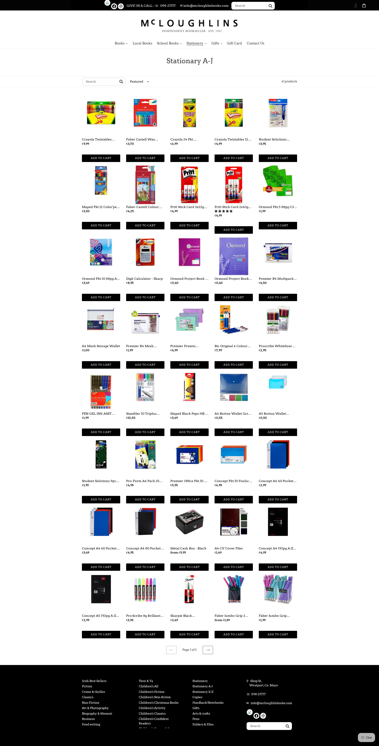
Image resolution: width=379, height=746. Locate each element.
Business (88, 719)
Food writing (91, 724)
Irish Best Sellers (94, 681)
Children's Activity (152, 708)
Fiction (87, 686)
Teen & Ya (146, 681)
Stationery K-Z (202, 692)
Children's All (148, 686)
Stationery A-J (202, 686)
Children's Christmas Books (158, 703)
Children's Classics (152, 713)
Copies (197, 697)
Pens (195, 719)
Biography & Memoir (97, 713)
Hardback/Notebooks (207, 703)
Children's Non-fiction (155, 697)
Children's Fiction (151, 692)
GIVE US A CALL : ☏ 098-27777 (151, 6)
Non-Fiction (90, 703)
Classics (87, 697)
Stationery (200, 681)
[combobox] (253, 6)
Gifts (195, 708)
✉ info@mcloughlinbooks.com (204, 6)
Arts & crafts (201, 713)
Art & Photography (95, 708)
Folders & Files (203, 724)
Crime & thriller (93, 692)
